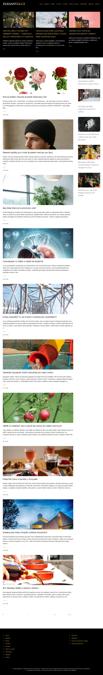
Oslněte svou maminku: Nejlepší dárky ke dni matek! (87, 193)
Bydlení (46, 4)
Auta (41, 4)
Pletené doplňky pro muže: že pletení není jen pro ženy (28, 152)
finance (4, 331)
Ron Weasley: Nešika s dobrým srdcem (21, 588)
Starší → (70, 615)
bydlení (4, 220)
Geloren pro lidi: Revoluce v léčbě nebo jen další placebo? (88, 137)
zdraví (4, 276)
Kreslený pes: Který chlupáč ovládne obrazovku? (25, 532)
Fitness (65, 4)
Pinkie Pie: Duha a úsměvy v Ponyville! (20, 479)
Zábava (91, 4)
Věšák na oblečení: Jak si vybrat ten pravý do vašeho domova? (32, 426)
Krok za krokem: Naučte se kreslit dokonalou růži (24, 97)
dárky (4, 49)
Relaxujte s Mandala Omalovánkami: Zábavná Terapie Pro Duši (88, 165)
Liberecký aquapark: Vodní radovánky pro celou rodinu (28, 372)
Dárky (53, 4)
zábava (4, 111)
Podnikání (83, 4)
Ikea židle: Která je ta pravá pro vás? (19, 208)
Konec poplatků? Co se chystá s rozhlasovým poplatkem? (30, 317)
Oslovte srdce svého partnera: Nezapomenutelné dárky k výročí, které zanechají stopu (51, 33)
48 (55, 615)
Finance (58, 4)
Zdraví (97, 4)
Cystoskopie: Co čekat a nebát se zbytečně (23, 261)
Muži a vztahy (74, 4)
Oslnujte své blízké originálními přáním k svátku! (86, 109)
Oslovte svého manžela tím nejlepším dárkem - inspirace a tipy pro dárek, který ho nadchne (18, 33)
